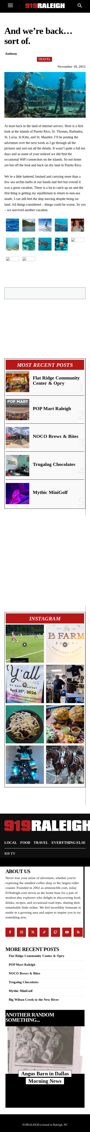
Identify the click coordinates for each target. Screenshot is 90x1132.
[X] (32, 293)
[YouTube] (66, 932)
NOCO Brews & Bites (55, 436)
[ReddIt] (63, 293)
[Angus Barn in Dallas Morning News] (45, 1050)
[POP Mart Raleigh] (17, 409)
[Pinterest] (42, 293)
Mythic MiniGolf (50, 492)
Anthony (11, 53)
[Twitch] (55, 932)
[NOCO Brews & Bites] (17, 437)
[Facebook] (22, 293)
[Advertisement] (45, 560)
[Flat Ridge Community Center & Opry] (17, 381)
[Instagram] (21, 932)
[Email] (52, 293)
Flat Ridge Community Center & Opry (56, 380)
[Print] (73, 293)
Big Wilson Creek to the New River (34, 999)
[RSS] (78, 932)
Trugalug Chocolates (54, 464)
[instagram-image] (25, 644)
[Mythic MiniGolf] (17, 493)
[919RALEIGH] (45, 5)
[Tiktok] (44, 932)
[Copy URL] (83, 293)
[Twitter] (32, 932)
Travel (44, 59)
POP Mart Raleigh (52, 408)
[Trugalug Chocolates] (17, 465)
